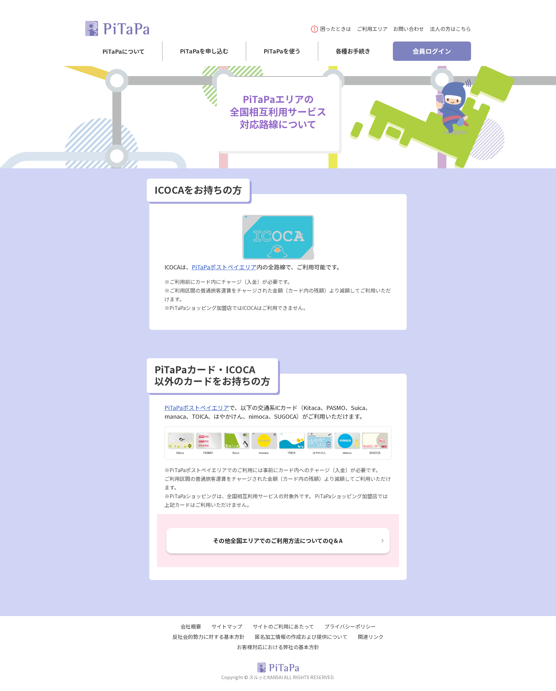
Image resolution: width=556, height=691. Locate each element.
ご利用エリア (372, 29)
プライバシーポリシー (350, 626)
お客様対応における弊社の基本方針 (278, 647)
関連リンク (371, 636)
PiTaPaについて (123, 51)
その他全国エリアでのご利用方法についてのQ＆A (278, 540)
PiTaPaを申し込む (204, 51)
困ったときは (335, 29)
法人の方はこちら (450, 29)
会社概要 (191, 626)
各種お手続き (353, 51)
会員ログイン (431, 51)
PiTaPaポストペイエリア (224, 267)
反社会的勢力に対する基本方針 (208, 636)
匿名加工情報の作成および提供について (301, 636)
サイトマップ (226, 626)
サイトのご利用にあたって (283, 626)
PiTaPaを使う (282, 51)
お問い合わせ (408, 29)
